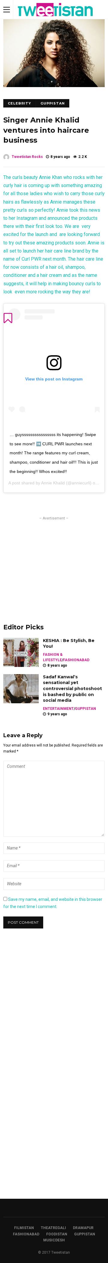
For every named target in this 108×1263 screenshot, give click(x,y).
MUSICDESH (54, 1240)
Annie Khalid (53, 482)
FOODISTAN (56, 1234)
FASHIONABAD (76, 660)
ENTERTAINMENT (58, 709)
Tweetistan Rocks (27, 157)
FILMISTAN (24, 1228)
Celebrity (19, 103)
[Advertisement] (54, 563)
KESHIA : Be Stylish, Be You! (68, 643)
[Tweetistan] (55, 17)
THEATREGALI (53, 1228)
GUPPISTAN (52, 103)
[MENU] (6, 9)
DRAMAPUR (83, 1228)
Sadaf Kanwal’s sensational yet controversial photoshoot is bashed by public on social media (72, 688)
